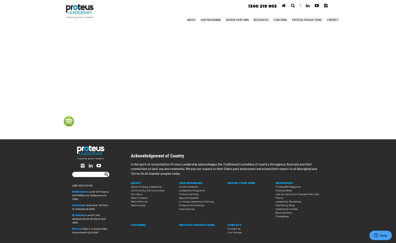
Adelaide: (79, 205)
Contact (333, 20)
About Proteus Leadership (146, 186)
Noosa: (77, 228)
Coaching (280, 20)
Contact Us (233, 228)
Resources (261, 20)
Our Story (137, 194)
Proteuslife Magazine (288, 186)
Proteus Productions (307, 20)
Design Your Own (237, 20)
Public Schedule (188, 186)
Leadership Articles (287, 208)
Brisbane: (79, 215)
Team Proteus (139, 197)
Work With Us (139, 201)
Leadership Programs (192, 190)
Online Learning (188, 194)
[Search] (106, 174)
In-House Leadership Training (196, 201)
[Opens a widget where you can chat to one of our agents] (380, 236)
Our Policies (234, 232)
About (191, 20)
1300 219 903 (262, 6)
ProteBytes (282, 216)
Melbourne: (80, 191)
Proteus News (284, 190)
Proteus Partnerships (191, 205)
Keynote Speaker (189, 197)
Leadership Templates (288, 201)
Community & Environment (148, 190)
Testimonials (138, 205)
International (186, 208)
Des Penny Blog (285, 205)
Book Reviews (284, 212)
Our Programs (211, 20)
